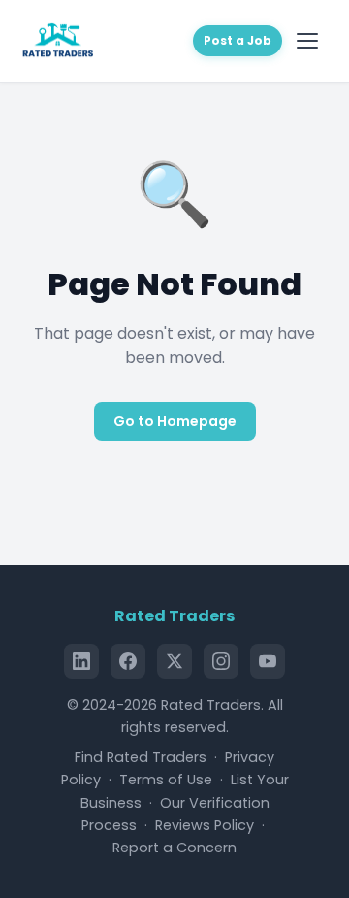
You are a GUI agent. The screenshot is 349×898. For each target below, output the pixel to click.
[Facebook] (128, 661)
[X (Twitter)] (174, 661)
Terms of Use (165, 779)
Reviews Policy (204, 825)
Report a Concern (174, 847)
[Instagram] (221, 661)
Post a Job (237, 40)
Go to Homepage (175, 421)
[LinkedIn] (81, 661)
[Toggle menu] (310, 40)
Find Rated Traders (140, 757)
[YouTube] (267, 661)
